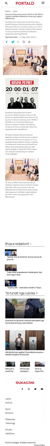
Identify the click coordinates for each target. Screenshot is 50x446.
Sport (8, 409)
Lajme (15, 11)
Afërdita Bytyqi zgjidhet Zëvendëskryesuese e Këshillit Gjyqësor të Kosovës (24, 353)
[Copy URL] (28, 42)
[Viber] (23, 42)
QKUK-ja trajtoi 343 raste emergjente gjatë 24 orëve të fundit (40, 370)
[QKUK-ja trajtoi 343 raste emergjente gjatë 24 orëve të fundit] (40, 364)
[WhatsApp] (17, 42)
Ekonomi (9, 413)
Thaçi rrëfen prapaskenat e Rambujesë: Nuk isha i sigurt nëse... (24, 273)
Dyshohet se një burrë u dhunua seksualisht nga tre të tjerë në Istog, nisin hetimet (24, 321)
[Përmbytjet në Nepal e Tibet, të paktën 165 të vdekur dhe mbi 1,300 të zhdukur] (25, 364)
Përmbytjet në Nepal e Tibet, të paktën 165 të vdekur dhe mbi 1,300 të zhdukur (24, 370)
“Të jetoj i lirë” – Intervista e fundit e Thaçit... (24, 287)
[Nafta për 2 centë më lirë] (10, 364)
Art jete (8, 429)
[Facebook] (6, 42)
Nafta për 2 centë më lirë (9, 370)
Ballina (7, 11)
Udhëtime (10, 433)
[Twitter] (12, 42)
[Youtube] (42, 389)
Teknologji (10, 423)
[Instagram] (28, 389)
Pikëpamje (10, 419)
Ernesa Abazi (12, 37)
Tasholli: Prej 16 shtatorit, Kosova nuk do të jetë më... (24, 258)
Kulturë (8, 402)
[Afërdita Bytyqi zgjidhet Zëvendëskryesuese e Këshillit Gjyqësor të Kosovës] (25, 340)
